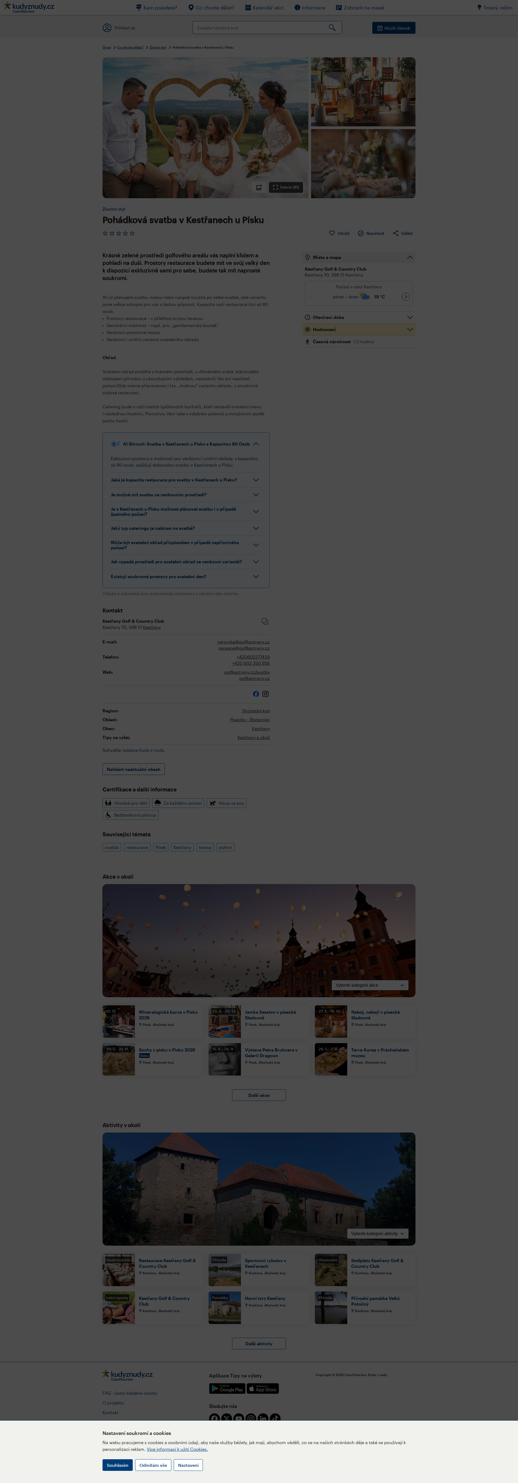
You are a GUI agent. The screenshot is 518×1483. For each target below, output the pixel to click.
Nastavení (188, 1465)
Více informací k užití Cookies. (177, 1449)
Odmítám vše (153, 1465)
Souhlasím (117, 1465)
